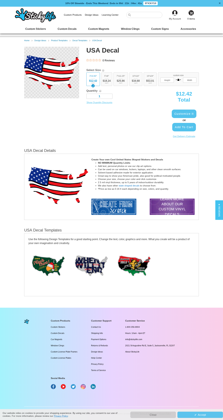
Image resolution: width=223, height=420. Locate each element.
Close (153, 414)
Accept (202, 414)
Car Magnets (56, 339)
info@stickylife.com (133, 339)
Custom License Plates (61, 358)
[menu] (111, 28)
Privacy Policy (97, 364)
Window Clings (57, 345)
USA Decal (97, 40)
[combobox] (146, 15)
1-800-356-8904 (132, 327)
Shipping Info (97, 333)
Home (27, 40)
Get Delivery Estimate (184, 136)
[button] (219, 210)
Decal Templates (79, 40)
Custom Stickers (58, 327)
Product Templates (59, 40)
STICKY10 (150, 3)
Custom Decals (57, 333)
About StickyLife (132, 352)
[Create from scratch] (113, 207)
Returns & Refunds (99, 345)
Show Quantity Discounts (99, 102)
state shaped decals (129, 185)
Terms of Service (98, 370)
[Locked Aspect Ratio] (178, 80)
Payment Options (98, 339)
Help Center (96, 358)
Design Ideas (40, 40)
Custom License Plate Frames (64, 352)
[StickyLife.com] (35, 21)
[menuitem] (35, 28)
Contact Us (96, 327)
